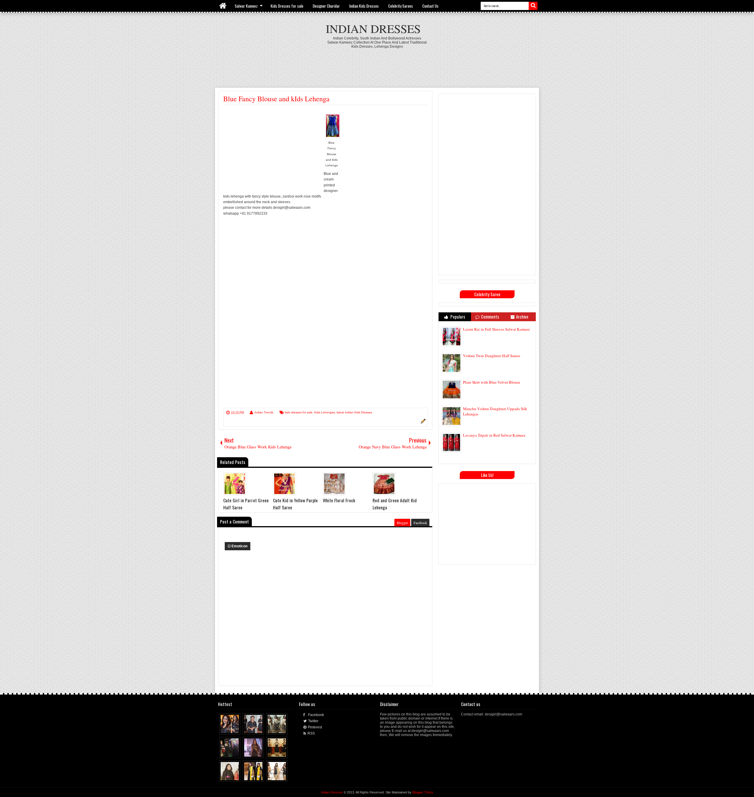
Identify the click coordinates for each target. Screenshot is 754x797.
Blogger (402, 522)
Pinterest (315, 727)
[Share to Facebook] (225, 728)
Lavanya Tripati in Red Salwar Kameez (494, 435)
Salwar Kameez (246, 6)
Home (223, 6)
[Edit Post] (422, 422)
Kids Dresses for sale (287, 6)
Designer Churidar (326, 6)
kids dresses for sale (298, 412)
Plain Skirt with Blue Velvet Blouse (491, 382)
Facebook (420, 522)
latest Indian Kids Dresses (354, 412)
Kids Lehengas (324, 412)
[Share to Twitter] (230, 728)
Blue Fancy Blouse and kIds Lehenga (276, 98)
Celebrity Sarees (400, 6)
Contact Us (430, 6)
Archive (522, 317)
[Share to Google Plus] (236, 728)
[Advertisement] (377, 65)
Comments (490, 317)
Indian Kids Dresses (364, 6)
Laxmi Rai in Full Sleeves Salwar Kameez (496, 329)
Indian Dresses (373, 28)
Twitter (313, 721)
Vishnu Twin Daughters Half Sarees (491, 355)
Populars (457, 317)
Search (533, 6)
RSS (311, 733)
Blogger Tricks (422, 792)
